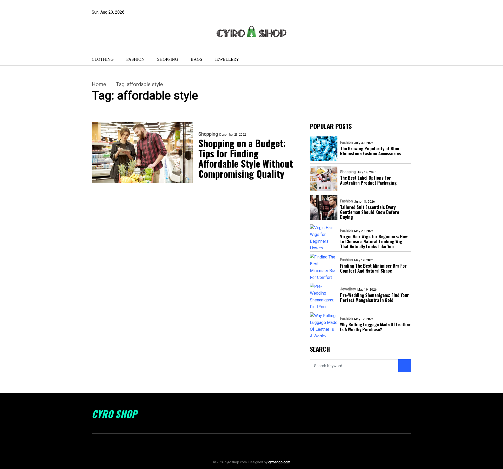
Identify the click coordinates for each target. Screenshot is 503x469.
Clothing (103, 59)
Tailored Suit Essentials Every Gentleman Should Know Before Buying (369, 212)
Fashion (135, 59)
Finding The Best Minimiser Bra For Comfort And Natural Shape (373, 268)
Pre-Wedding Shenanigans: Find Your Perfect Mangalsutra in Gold (374, 297)
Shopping (167, 59)
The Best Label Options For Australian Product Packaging (368, 180)
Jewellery (227, 59)
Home (99, 84)
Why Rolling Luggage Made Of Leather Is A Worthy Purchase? (375, 327)
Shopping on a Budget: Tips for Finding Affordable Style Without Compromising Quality (245, 158)
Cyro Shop (114, 413)
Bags (196, 59)
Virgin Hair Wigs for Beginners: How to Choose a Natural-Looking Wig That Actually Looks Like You (374, 241)
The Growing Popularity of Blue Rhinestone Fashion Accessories (370, 151)
